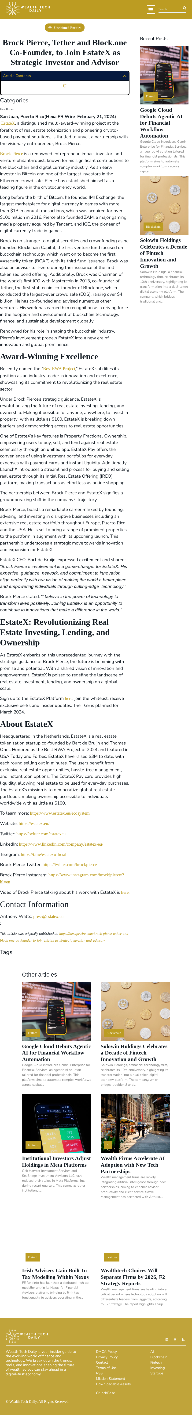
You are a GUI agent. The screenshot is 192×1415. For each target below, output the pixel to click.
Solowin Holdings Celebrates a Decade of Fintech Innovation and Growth (134, 1052)
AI (108, 1145)
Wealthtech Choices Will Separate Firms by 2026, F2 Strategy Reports (133, 1277)
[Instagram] (175, 1340)
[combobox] (170, 9)
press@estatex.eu (48, 916)
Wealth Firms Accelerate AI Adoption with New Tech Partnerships (133, 1164)
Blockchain (153, 226)
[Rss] (183, 1340)
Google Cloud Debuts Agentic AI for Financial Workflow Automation (161, 123)
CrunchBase (105, 1393)
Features (33, 1145)
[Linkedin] (167, 1340)
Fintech (150, 96)
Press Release (7, 109)
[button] (151, 9)
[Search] (183, 9)
